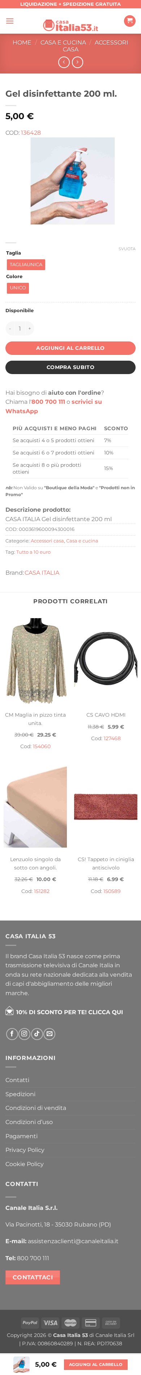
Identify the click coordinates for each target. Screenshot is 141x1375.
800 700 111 (48, 401)
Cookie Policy (24, 1164)
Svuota (127, 248)
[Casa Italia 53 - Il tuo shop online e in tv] (70, 21)
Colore (14, 276)
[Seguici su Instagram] (24, 1034)
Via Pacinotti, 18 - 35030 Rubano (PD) (58, 1224)
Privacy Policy (24, 1149)
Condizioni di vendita (35, 1107)
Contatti (17, 1080)
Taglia (13, 253)
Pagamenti (21, 1136)
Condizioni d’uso (29, 1122)
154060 (42, 746)
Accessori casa (47, 541)
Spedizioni (20, 1094)
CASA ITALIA (42, 572)
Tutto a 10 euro (33, 552)
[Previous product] (77, 62)
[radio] (26, 264)
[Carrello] (130, 21)
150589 (112, 891)
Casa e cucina (63, 42)
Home (22, 42)
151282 (42, 891)
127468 (112, 738)
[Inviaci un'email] (49, 1034)
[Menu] (9, 21)
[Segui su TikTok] (37, 1034)
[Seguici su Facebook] (12, 1034)
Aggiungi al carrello (70, 348)
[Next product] (63, 62)
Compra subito (71, 367)
